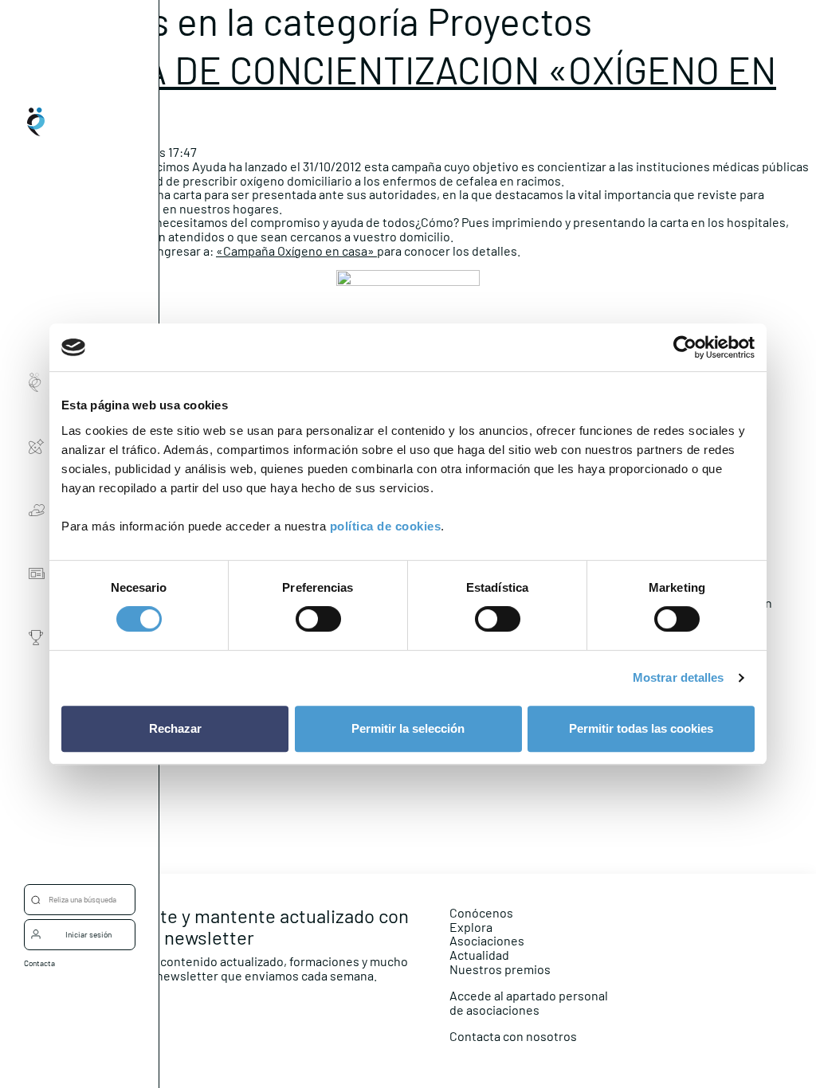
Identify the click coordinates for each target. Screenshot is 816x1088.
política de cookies (385, 526)
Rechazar (175, 728)
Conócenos (481, 912)
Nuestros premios (500, 968)
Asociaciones (486, 940)
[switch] (318, 619)
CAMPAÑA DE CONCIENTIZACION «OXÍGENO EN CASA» (388, 90)
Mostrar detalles (678, 677)
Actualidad (479, 954)
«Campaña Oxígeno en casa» (296, 250)
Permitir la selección (408, 728)
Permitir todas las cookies (641, 728)
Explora (470, 926)
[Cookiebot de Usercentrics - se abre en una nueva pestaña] (685, 347)
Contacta (39, 963)
